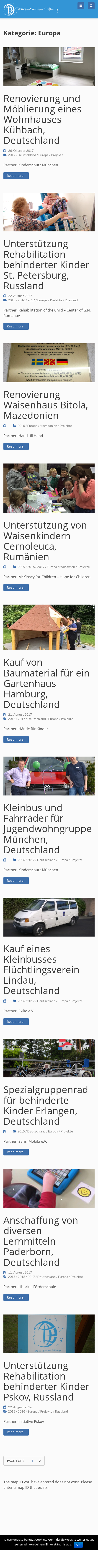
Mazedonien (48, 426)
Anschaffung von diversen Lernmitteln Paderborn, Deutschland (40, 1241)
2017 (11, 155)
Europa (44, 155)
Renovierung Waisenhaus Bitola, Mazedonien (45, 405)
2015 (11, 300)
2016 (21, 300)
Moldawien (67, 567)
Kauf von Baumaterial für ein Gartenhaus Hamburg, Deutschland (46, 683)
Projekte (57, 155)
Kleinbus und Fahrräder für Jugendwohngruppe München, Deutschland (47, 828)
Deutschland (27, 155)
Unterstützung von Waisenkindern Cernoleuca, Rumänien (45, 540)
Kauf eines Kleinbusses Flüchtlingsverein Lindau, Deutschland (41, 969)
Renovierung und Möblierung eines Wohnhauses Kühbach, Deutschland (42, 119)
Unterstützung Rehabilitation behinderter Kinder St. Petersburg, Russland (46, 264)
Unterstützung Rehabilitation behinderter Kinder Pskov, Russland (46, 1381)
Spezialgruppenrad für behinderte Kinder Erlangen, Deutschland (45, 1105)
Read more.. (16, 175)
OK (78, 1544)
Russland (71, 300)
